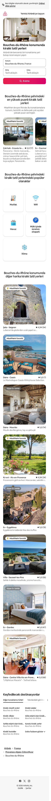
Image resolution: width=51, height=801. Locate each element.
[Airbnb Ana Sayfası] (5, 14)
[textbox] (13, 73)
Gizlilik (20, 788)
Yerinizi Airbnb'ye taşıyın (32, 13)
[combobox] (24, 63)
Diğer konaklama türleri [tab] (13, 700)
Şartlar (28, 788)
